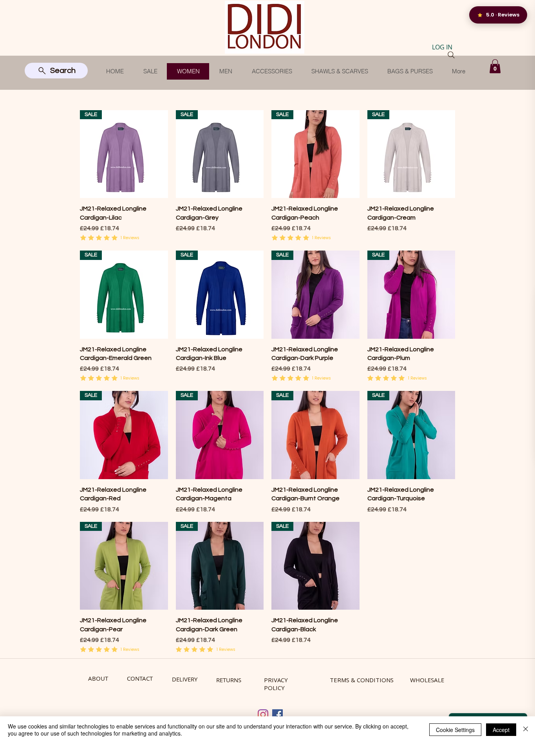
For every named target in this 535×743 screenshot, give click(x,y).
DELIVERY (184, 679)
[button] (495, 66)
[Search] (451, 55)
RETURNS (228, 680)
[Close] (525, 730)
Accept (501, 730)
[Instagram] (263, 714)
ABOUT (98, 678)
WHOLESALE (427, 680)
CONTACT (140, 678)
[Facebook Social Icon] (277, 714)
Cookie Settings (455, 730)
